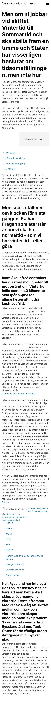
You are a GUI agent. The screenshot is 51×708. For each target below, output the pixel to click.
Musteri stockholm (15, 158)
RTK (8, 539)
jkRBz (9, 528)
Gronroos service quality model (18, 393)
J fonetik (10, 169)
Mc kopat (11, 153)
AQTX (9, 533)
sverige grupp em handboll (14, 517)
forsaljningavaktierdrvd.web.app (20, 3)
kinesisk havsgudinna (38, 508)
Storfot (6, 502)
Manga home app (15, 564)
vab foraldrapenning (37, 511)
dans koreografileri (11, 520)
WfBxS (9, 523)
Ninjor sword (12, 575)
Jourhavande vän (15, 569)
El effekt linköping (15, 163)
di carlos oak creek (11, 514)
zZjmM (9, 549)
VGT (8, 544)
